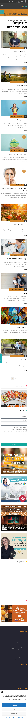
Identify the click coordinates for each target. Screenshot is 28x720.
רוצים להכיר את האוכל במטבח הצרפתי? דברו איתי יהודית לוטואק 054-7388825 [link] (14, 14)
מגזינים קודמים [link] (20, 657)
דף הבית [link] (22, 635)
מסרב (14, 709)
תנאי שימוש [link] (18, 639)
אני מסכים (14, 705)
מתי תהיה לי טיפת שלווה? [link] (20, 327)
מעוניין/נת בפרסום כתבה (19, 429)
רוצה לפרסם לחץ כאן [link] (19, 659)
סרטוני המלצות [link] (17, 653)
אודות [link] (22, 637)
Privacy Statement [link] (10, 717)
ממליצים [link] (22, 651)
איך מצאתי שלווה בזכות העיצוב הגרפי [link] (17, 259)
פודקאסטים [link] (21, 647)
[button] (2, 692)
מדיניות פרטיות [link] (17, 641)
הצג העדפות (14, 714)
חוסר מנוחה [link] (23, 359)
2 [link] (15, 378)
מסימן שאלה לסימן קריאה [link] (20, 224)
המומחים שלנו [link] (20, 643)
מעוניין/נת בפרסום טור (20, 427)
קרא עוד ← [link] (25, 62)
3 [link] (12, 378)
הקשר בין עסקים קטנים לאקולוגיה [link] (18, 154)
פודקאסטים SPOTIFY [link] (15, 649)
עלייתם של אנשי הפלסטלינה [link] (19, 51)
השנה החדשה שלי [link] (22, 86)
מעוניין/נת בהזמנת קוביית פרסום (17, 431)
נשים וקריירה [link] (23, 293)
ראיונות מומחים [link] (20, 655)
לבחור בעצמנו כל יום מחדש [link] (19, 120)
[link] (2, 12)
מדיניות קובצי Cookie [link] (18, 717)
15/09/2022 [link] (20, 47)
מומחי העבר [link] (18, 645)
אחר (5, 431)
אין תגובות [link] (13, 47)
